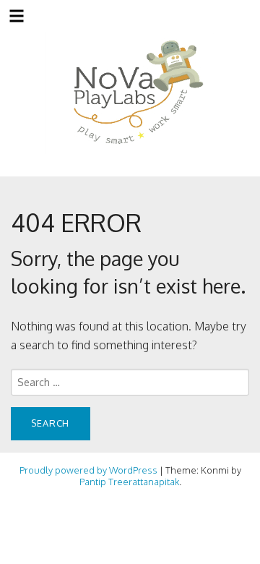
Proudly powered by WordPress (88, 470)
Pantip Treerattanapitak (129, 481)
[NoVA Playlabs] (130, 93)
